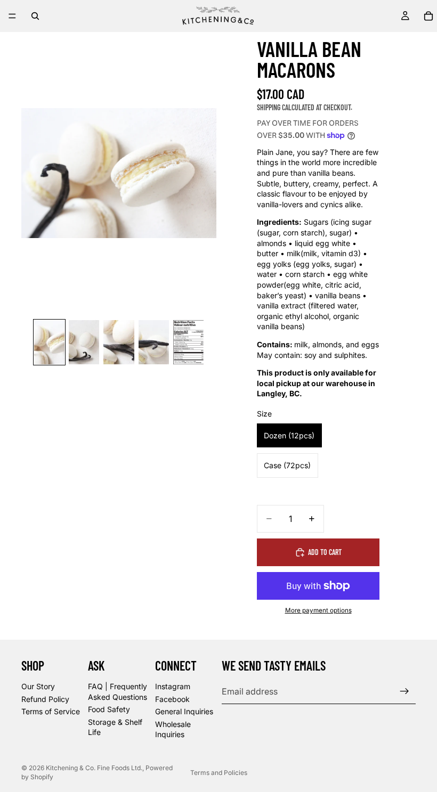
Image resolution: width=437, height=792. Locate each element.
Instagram (172, 686)
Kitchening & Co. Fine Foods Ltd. (94, 768)
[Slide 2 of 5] (84, 342)
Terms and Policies (218, 773)
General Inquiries (184, 711)
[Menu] (12, 16)
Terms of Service (50, 711)
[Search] (35, 16)
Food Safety (109, 709)
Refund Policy (45, 698)
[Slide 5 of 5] (188, 342)
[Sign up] (404, 691)
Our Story (38, 686)
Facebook (172, 698)
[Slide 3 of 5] (118, 342)
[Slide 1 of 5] (49, 342)
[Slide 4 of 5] (154, 342)
